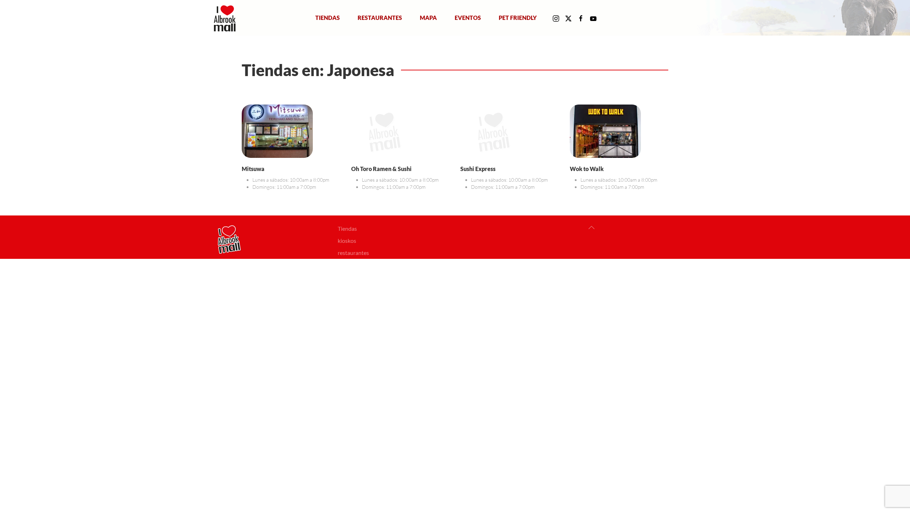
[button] (591, 227)
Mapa (428, 17)
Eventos (468, 17)
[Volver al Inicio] (226, 18)
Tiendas (327, 17)
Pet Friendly (518, 17)
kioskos (347, 240)
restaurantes (353, 252)
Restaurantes (380, 17)
